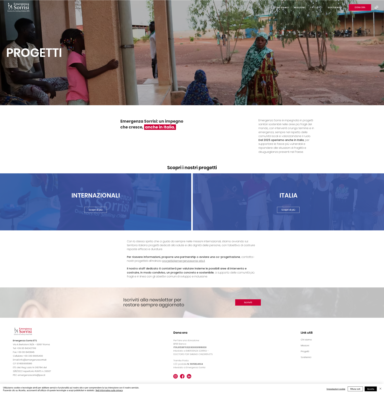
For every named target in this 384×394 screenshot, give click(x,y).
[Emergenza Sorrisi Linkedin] (189, 376)
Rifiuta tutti (355, 388)
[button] (376, 7)
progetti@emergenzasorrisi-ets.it (183, 261)
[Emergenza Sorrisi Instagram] (175, 376)
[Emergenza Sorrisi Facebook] (182, 376)
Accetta (370, 388)
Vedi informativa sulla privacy (109, 390)
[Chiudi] (380, 389)
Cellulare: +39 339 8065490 (28, 355)
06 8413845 (28, 352)
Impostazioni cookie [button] (336, 388)
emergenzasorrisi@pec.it (31, 375)
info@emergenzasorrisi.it (32, 359)
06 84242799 (28, 348)
